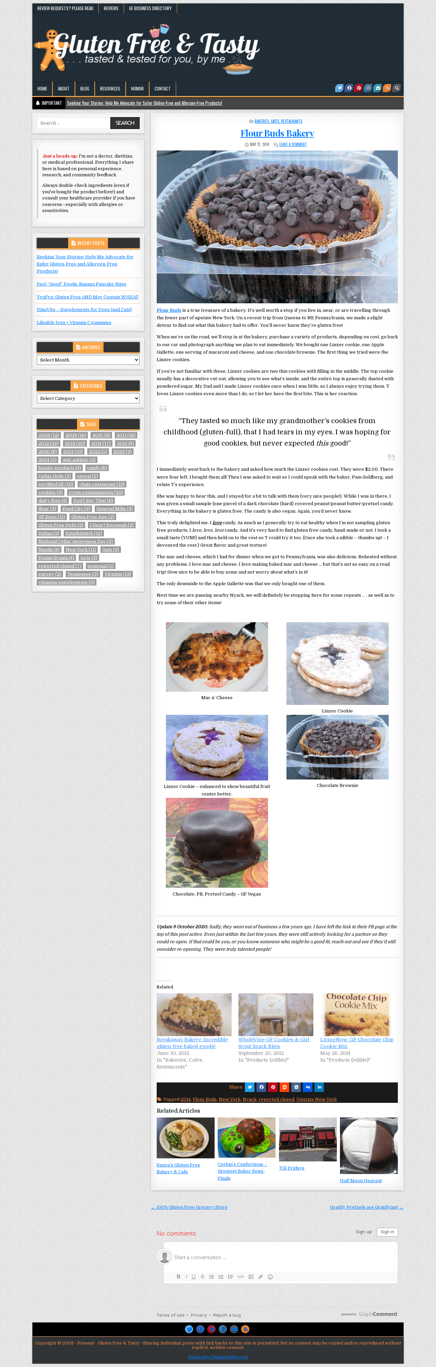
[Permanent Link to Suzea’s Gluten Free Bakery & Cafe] (186, 1137)
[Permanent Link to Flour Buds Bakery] (277, 226)
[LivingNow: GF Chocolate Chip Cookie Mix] (357, 1014)
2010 (101, 435)
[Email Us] (377, 88)
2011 (126, 435)
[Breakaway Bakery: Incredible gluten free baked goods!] (194, 1014)
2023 (122, 451)
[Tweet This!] (249, 1087)
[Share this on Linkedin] (319, 1087)
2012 (48, 443)
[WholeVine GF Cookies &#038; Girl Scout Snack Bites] (275, 1014)
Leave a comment (293, 144)
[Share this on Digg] (307, 1087)
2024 (47, 459)
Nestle (49, 549)
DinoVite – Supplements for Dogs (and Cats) (84, 309)
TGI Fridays (292, 1168)
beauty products (59, 467)
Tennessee (82, 574)
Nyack (249, 1099)
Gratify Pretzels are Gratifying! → (367, 1207)
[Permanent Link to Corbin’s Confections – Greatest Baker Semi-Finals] (247, 1137)
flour (47, 508)
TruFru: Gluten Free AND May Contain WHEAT (88, 297)
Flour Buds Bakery (277, 133)
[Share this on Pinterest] (273, 1087)
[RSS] (387, 88)
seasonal (101, 565)
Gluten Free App (92, 516)
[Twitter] (339, 88)
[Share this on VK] (296, 1087)
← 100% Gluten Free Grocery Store (189, 1207)
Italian (48, 533)
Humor (137, 88)
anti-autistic (79, 459)
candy (97, 467)
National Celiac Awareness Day (75, 541)
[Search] (396, 88)
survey (49, 574)
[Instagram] (368, 88)
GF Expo (51, 516)
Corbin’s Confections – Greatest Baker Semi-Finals (242, 1171)
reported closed (276, 1099)
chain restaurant (102, 484)
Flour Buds (169, 310)
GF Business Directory (150, 8)
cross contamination (96, 492)
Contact (163, 88)
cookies (50, 492)
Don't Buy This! (93, 500)
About (63, 88)
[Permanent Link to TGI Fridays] (308, 1139)
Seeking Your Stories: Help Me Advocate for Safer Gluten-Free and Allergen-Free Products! (85, 264)
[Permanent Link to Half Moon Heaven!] (369, 1145)
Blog (84, 88)
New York (229, 1099)
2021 (73, 451)
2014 (186, 1099)
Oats (110, 549)
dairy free (52, 500)
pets (88, 557)
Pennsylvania (56, 557)
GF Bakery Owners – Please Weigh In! (99, 102)
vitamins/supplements (66, 582)
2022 (98, 451)
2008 (48, 435)
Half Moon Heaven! (361, 1180)
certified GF (55, 484)
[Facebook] (349, 88)
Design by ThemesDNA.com (218, 1357)
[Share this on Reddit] (284, 1087)
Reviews (111, 8)
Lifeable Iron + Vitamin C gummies (74, 322)
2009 (75, 435)
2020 (47, 451)
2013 (75, 443)
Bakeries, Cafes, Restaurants (278, 121)
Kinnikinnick (83, 533)
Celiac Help (54, 476)
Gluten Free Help (60, 525)
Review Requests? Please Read (65, 8)
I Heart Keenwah (112, 525)
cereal (87, 476)
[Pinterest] (358, 88)
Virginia (118, 574)
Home (42, 88)
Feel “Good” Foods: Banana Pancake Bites (81, 284)
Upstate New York (316, 1099)
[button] (217, 662)
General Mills (114, 508)
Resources (110, 88)
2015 (125, 443)
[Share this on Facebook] (261, 1087)
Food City (76, 508)
